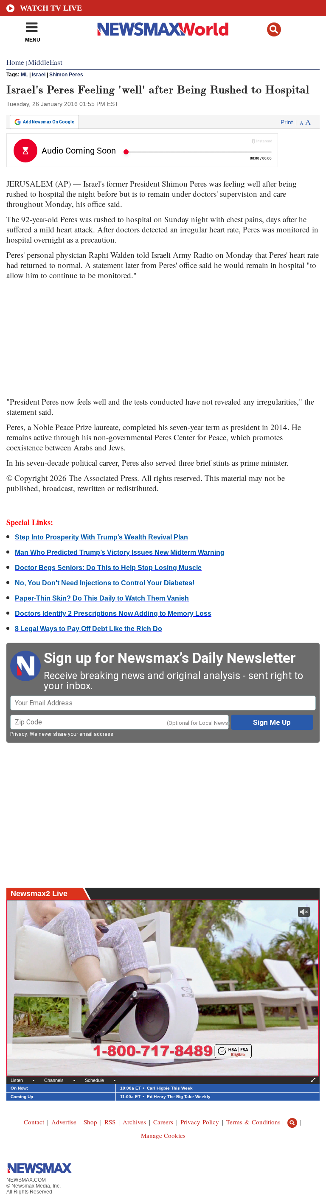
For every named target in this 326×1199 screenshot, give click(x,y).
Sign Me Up (272, 722)
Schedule (94, 1080)
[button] (274, 29)
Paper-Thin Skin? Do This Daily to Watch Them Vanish (102, 598)
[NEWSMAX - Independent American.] (163, 28)
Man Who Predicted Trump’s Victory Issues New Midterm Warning (120, 552)
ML (24, 75)
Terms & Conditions (253, 1122)
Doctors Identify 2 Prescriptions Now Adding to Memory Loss (113, 613)
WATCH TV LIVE (51, 8)
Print (287, 122)
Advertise (63, 1122)
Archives (134, 1122)
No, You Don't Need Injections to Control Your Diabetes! (104, 583)
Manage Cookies (163, 1135)
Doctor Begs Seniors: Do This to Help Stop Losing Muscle (108, 567)
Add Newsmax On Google (48, 122)
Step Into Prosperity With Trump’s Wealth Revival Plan (101, 537)
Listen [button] (17, 1080)
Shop (90, 1122)
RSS (109, 1122)
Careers (163, 1122)
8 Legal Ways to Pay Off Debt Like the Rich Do (88, 628)
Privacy (18, 734)
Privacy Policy (199, 1122)
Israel (38, 75)
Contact (34, 1122)
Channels (54, 1080)
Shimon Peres (66, 75)
